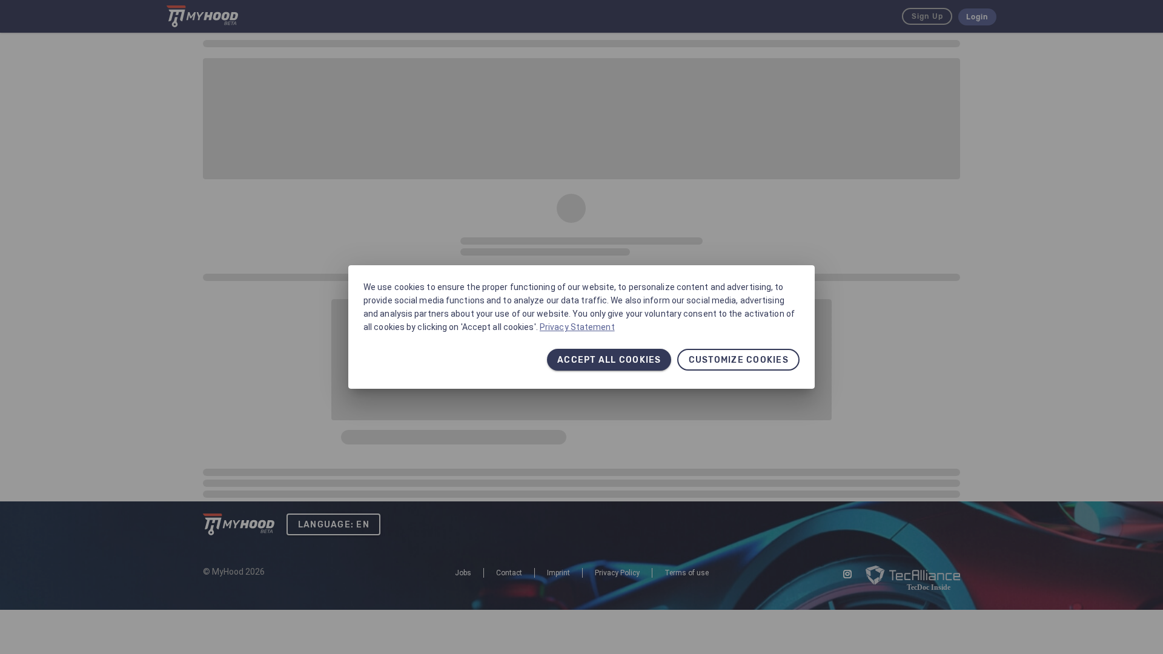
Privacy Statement (577, 327)
